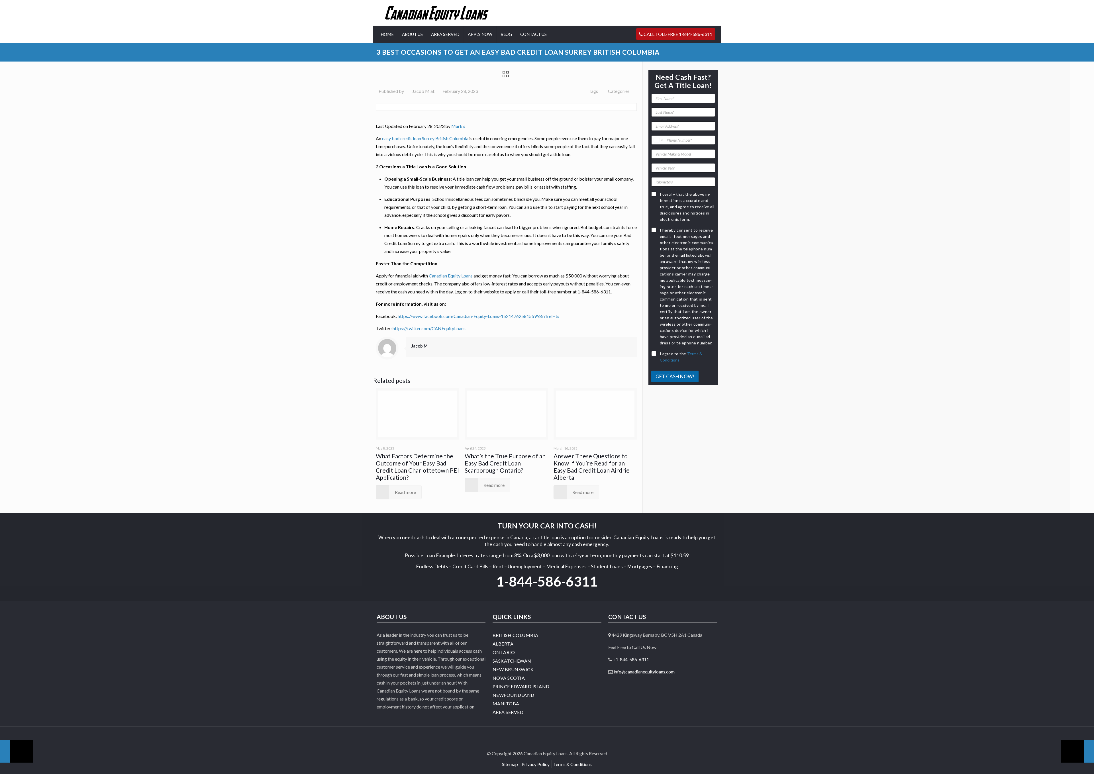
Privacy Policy (536, 764)
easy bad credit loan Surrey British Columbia (425, 138)
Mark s (458, 126)
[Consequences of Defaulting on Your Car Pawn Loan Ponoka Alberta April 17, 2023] (1077, 751)
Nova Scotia (509, 678)
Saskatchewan (512, 660)
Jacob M (421, 91)
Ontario (504, 652)
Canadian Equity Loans (451, 275)
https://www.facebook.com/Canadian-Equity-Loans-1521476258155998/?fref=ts (478, 316)
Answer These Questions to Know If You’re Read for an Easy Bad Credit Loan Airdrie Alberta (592, 466)
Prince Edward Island (521, 686)
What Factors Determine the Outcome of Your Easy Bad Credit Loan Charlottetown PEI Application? (417, 466)
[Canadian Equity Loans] (437, 13)
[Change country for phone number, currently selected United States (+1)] (658, 140)
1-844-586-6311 (547, 581)
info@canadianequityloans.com (644, 671)
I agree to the (681, 356)
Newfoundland (513, 695)
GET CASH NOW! (675, 376)
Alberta (503, 643)
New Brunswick (513, 669)
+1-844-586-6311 (631, 659)
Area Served (508, 712)
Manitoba (506, 703)
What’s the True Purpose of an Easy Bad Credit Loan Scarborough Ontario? (505, 463)
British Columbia (515, 635)
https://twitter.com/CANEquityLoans (429, 328)
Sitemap (510, 764)
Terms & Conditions (572, 764)
